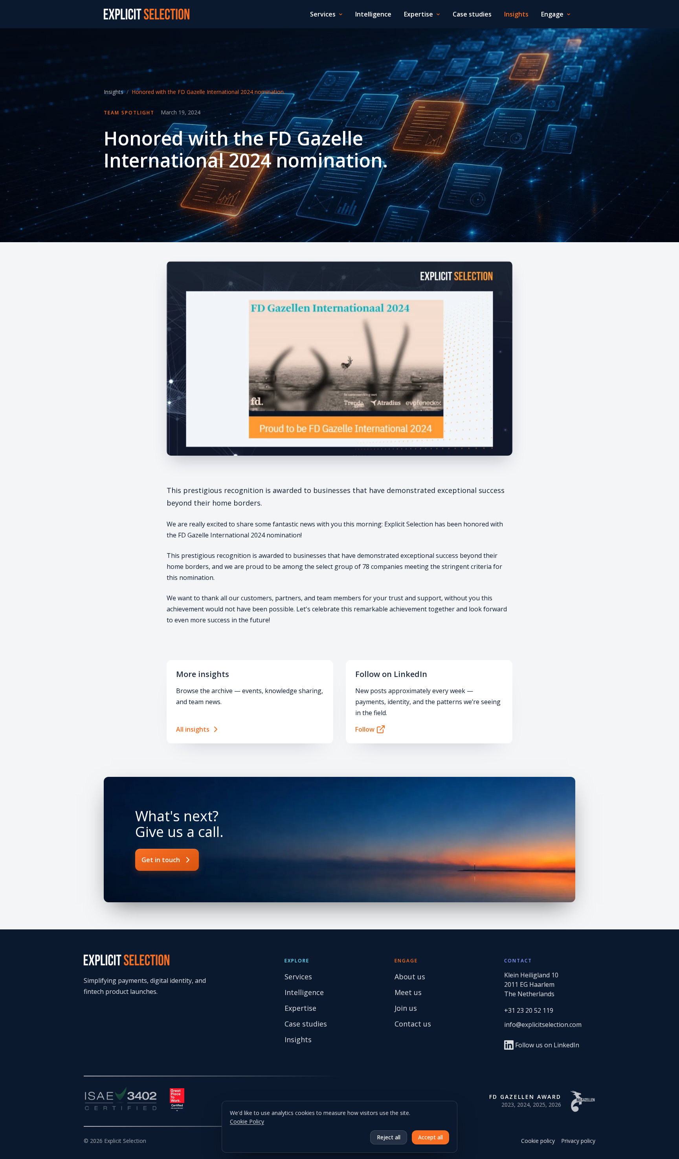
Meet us (408, 992)
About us (410, 976)
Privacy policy (578, 1140)
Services (323, 14)
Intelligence (373, 14)
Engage (552, 14)
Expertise (418, 14)
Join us (406, 1008)
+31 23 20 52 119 (528, 1010)
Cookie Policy (247, 1121)
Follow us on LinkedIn (547, 1045)
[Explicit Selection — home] (146, 14)
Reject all (388, 1137)
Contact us (413, 1023)
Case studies (472, 14)
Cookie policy (538, 1140)
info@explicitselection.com (543, 1024)
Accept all (430, 1137)
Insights (516, 14)
